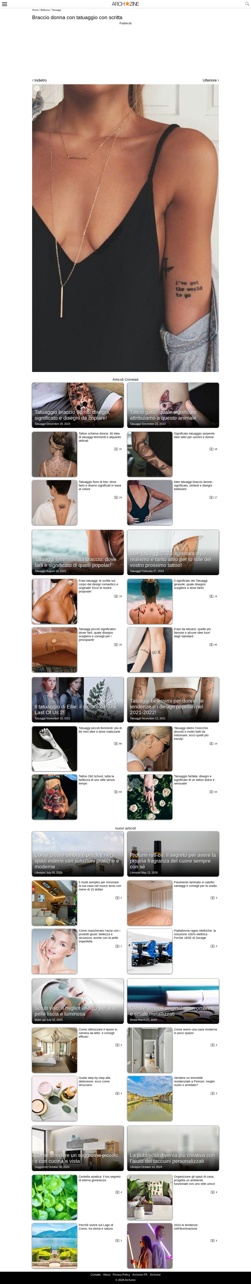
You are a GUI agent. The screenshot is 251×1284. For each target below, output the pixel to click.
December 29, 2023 (58, 423)
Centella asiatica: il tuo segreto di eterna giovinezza (100, 1178)
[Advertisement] (125, 50)
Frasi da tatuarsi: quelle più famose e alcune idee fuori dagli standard (192, 632)
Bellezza (45, 10)
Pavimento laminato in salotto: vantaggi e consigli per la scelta (195, 884)
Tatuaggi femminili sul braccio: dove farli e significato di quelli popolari (75, 562)
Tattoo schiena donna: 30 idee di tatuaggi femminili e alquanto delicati (100, 437)
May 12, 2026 (149, 872)
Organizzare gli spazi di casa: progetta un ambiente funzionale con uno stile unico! (194, 1180)
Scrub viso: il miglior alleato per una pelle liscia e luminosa (75, 1011)
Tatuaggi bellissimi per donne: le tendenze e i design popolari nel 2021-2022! (167, 706)
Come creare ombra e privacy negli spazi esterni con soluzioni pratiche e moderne (77, 860)
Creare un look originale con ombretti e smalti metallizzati (172, 1011)
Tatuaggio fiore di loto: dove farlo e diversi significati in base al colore (100, 485)
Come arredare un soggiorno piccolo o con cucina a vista (76, 1158)
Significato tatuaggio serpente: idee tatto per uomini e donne (194, 435)
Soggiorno (41, 1167)
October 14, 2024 (151, 1167)
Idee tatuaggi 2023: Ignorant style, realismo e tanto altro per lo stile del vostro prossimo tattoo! (170, 559)
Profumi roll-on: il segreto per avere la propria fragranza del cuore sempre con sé (173, 860)
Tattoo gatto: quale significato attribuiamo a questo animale (163, 415)
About (106, 1274)
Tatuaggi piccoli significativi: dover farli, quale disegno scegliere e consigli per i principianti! (97, 634)
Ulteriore (210, 80)
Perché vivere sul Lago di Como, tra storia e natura (96, 1226)
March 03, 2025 (147, 1019)
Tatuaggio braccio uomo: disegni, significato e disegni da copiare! (72, 415)
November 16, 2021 (58, 718)
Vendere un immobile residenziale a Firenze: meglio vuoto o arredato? (194, 1081)
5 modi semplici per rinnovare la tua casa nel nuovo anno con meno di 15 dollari (100, 886)
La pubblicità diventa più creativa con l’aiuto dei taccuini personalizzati (172, 1158)
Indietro (40, 80)
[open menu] (4, 4)
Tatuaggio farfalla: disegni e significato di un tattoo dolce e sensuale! (194, 780)
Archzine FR (140, 1274)
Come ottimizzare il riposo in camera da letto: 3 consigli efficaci (98, 1033)
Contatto (95, 1274)
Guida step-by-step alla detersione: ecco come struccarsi (94, 1081)
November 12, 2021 (154, 718)
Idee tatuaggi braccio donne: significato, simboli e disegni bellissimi (193, 485)
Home (35, 10)
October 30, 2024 (59, 1167)
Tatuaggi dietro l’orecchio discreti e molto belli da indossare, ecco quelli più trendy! (191, 733)
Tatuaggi (56, 10)
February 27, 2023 (153, 571)
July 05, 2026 (54, 872)
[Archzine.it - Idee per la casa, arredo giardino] (125, 4)
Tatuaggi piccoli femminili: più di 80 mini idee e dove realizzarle (100, 729)
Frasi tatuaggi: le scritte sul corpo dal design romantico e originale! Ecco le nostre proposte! (98, 586)
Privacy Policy (121, 1274)
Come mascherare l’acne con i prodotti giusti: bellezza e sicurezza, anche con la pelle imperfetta (99, 936)
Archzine (155, 1274)
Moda (133, 1019)
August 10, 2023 (56, 571)
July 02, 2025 (54, 1019)
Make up (40, 1019)
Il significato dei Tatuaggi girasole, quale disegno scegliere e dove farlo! (190, 584)
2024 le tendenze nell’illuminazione (186, 1226)
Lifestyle (40, 872)
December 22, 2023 (154, 423)
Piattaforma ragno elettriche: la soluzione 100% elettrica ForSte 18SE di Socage (195, 934)
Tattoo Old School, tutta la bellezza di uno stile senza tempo (97, 780)
